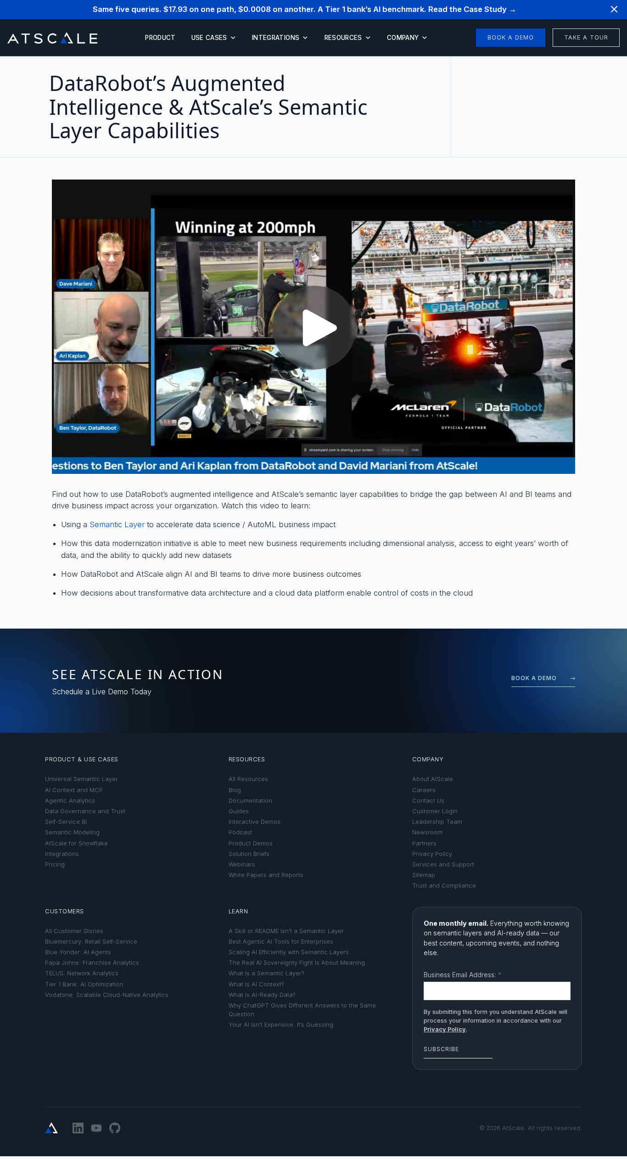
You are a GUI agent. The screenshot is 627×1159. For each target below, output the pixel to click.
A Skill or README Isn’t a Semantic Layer (286, 931)
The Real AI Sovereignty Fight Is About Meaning (297, 962)
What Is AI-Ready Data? (262, 994)
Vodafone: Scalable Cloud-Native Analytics (106, 994)
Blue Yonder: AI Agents (78, 952)
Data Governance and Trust (85, 811)
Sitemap (423, 875)
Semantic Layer (117, 524)
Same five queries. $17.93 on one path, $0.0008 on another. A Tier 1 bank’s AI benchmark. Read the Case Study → (304, 9)
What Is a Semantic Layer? (266, 973)
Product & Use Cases (81, 759)
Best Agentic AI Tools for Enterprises (281, 941)
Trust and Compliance (444, 885)
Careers (424, 790)
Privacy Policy (432, 853)
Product (160, 37)
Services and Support (443, 864)
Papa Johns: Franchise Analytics (92, 962)
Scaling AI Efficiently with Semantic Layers (289, 952)
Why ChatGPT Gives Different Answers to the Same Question (302, 1010)
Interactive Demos (254, 821)
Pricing (55, 864)
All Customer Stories (74, 931)
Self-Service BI (66, 821)
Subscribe (441, 1049)
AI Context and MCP (74, 790)
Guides (239, 811)
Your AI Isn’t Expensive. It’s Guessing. (282, 1024)
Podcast (240, 832)
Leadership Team (437, 821)
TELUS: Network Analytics (81, 973)
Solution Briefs (249, 853)
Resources (343, 37)
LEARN (238, 911)
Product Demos (251, 843)
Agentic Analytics (70, 800)
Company (403, 37)
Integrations (275, 37)
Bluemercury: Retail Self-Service (91, 941)
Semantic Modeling (72, 832)
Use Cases (209, 37)
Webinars (242, 864)
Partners (424, 843)
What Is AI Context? (256, 984)
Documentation (250, 800)
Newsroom (427, 832)
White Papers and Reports (266, 875)
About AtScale (432, 779)
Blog (235, 790)
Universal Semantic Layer (81, 779)
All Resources (248, 779)
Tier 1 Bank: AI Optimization (84, 984)
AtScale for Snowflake (76, 843)
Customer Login (435, 811)
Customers (64, 911)
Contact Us (428, 800)
